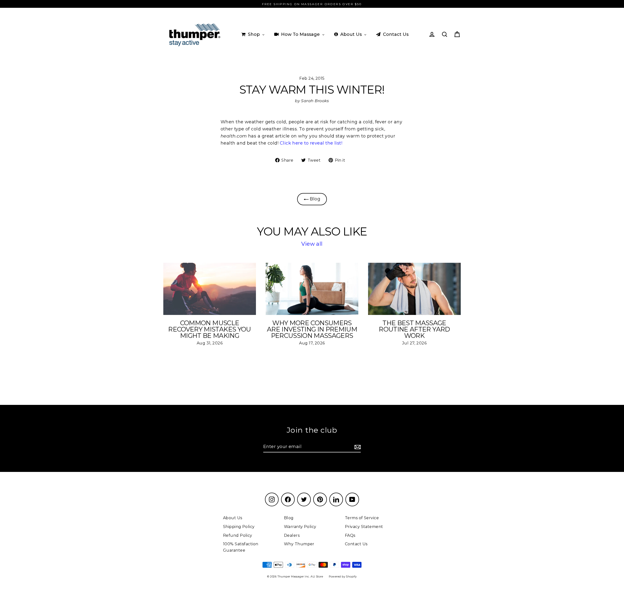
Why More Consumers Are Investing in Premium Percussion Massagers (312, 329)
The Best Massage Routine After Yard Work (414, 329)
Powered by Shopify (343, 576)
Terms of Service (362, 518)
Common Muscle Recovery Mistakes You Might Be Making (209, 329)
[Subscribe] (357, 447)
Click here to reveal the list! (311, 143)
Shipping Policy (239, 526)
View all (312, 244)
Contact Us (356, 544)
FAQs (350, 535)
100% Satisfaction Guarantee (240, 547)
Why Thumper (299, 544)
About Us (232, 518)
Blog (314, 199)
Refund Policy (237, 535)
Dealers (292, 535)
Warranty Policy (300, 526)
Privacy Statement (364, 526)
